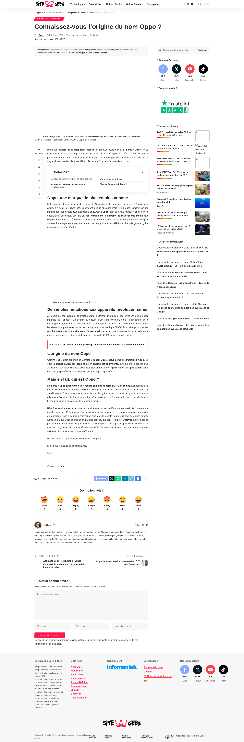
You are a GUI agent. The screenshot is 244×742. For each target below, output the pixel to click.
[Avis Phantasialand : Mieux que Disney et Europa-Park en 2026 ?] (202, 216)
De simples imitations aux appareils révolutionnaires (68, 185)
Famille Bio (77, 670)
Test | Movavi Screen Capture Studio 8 (188, 318)
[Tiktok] (203, 73)
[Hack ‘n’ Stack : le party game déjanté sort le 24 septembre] (202, 189)
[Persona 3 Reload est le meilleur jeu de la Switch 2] (202, 203)
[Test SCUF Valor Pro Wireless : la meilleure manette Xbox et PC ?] (202, 176)
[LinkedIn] (147, 525)
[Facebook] (184, 4)
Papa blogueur (79, 697)
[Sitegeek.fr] (50, 4)
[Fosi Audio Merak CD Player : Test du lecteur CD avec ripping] (202, 149)
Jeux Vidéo (162, 193)
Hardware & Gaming (165, 233)
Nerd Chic (76, 667)
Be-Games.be (78, 678)
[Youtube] (190, 73)
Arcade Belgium (79, 682)
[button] (199, 4)
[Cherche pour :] (178, 50)
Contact (148, 671)
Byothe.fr (76, 694)
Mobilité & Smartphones (49, 19)
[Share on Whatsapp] (38, 173)
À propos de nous (153, 667)
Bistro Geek (77, 674)
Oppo (62, 466)
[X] (188, 4)
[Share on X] (38, 167)
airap (159, 272)
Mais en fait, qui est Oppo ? (113, 184)
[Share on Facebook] (38, 160)
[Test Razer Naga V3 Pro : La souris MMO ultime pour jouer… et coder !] (202, 162)
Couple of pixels (79, 686)
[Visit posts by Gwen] (38, 525)
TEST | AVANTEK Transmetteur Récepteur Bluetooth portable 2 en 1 (183, 251)
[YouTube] (192, 4)
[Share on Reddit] (38, 187)
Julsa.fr (75, 690)
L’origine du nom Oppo (111, 179)
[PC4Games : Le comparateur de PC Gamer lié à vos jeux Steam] (202, 229)
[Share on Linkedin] (38, 180)
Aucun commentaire (77, 35)
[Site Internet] (143, 525)
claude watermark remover (170, 247)
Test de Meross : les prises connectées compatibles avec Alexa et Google (183, 308)
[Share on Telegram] (38, 194)
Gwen (41, 35)
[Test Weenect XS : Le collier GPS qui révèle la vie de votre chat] (202, 135)
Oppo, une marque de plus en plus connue (71, 179)
